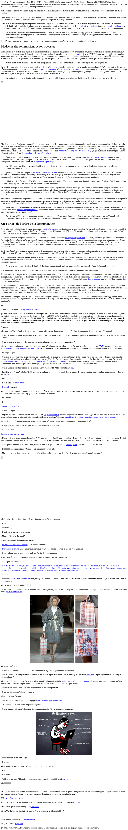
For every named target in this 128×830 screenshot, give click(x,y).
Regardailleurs (29, 819)
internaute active (93, 157)
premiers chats (18, 383)
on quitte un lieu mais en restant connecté (81, 417)
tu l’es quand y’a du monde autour (75, 681)
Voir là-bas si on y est (14, 798)
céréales (89, 675)
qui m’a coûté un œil (14, 592)
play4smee (19, 824)
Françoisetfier (26, 309)
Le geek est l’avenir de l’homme (15, 545)
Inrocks (27, 579)
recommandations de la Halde (45, 172)
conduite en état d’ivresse (78, 54)
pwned (65, 779)
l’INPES (76, 802)
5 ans (125, 279)
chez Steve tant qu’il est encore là (49, 700)
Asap (71, 368)
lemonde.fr (26, 361)
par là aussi (34, 807)
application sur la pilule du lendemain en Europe (20, 348)
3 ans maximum (94, 279)
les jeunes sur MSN (51, 415)
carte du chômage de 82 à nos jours (52, 361)
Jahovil (36, 309)
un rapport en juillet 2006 (75, 238)
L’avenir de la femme (10, 549)
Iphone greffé (71, 445)
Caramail (6, 387)
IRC (8, 374)
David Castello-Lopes (9, 361)
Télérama (16, 579)
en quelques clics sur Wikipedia (36, 153)
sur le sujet (104, 157)
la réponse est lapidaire (43, 162)
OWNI (101, 346)
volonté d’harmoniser (50, 229)
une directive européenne (88, 26)
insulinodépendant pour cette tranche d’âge (75, 151)
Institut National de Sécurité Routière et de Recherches (62, 69)
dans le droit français (115, 26)
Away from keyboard (108, 417)
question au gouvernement (27, 210)
